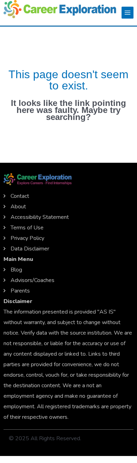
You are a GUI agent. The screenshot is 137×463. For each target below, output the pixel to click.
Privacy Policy (27, 238)
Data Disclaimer (30, 249)
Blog (16, 270)
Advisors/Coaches (32, 280)
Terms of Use (27, 228)
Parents (20, 291)
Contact (20, 196)
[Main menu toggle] (127, 13)
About (18, 206)
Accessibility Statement (40, 217)
